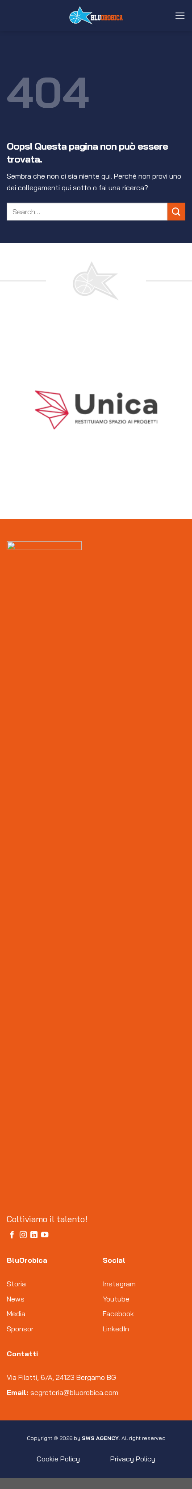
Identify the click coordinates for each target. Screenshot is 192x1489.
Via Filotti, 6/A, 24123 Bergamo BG (61, 1377)
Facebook (118, 1313)
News (16, 1298)
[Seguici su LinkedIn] (34, 1235)
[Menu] (180, 15)
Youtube (116, 1298)
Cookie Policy (58, 1458)
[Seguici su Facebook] (12, 1235)
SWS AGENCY (100, 1438)
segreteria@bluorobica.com (74, 1392)
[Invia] (176, 211)
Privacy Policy (132, 1458)
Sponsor (20, 1328)
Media (16, 1313)
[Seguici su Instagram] (23, 1235)
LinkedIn (116, 1328)
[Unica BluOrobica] (96, 15)
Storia (16, 1283)
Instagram (119, 1283)
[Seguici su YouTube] (44, 1235)
